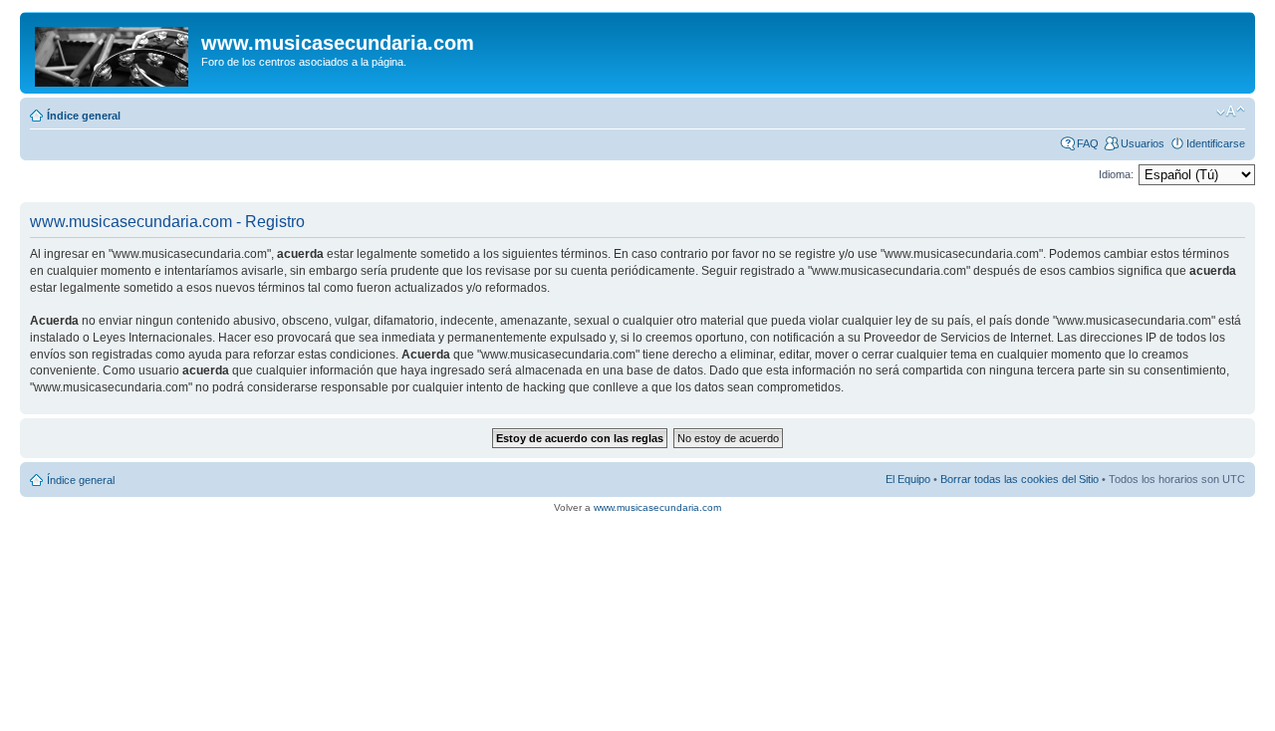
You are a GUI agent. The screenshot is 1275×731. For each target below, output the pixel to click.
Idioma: (1116, 174)
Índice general (84, 116)
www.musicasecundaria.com (657, 507)
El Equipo (908, 479)
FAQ (1088, 143)
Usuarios (1142, 143)
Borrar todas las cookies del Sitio (1019, 479)
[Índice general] (113, 53)
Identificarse (1215, 143)
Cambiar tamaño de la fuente (1230, 112)
